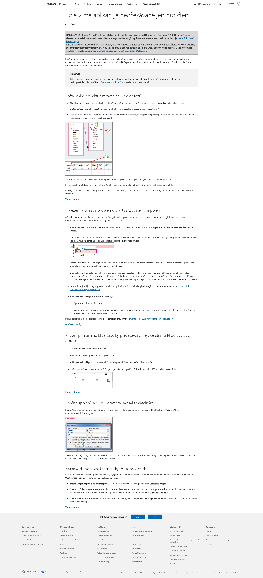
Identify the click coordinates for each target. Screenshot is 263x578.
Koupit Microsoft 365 (151, 4)
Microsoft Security (138, 535)
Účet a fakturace (115, 4)
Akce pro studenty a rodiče (105, 557)
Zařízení (100, 4)
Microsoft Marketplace (177, 551)
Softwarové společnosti (177, 559)
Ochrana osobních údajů (148, 573)
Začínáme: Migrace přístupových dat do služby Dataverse (116, 50)
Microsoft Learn (175, 535)
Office (77, 4)
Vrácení (62, 544)
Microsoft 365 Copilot (139, 557)
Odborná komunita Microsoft (179, 546)
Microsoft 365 (64, 4)
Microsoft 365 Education (105, 544)
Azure (133, 540)
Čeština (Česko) (31, 572)
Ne (155, 516)
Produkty (87, 4)
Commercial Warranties (68, 557)
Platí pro (70, 24)
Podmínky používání (165, 573)
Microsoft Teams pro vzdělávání (107, 540)
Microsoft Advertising (139, 553)
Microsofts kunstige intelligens (142, 531)
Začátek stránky (73, 324)
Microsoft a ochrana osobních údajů (218, 540)
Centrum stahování (66, 535)
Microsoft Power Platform (178, 555)
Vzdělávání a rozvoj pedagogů (106, 553)
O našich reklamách (198, 573)
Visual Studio (174, 564)
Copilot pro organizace (29, 531)
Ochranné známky (182, 573)
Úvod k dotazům (115, 82)
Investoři (209, 544)
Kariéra (208, 531)
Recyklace (63, 553)
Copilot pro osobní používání (31, 535)
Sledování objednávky (67, 548)
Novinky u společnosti (213, 535)
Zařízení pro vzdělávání (104, 535)
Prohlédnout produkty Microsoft (32, 544)
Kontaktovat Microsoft (128, 573)
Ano (138, 516)
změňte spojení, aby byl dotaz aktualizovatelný (151, 318)
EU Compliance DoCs (215, 573)
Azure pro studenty (103, 562)
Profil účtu (63, 531)
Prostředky (131, 4)
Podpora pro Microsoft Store (69, 540)
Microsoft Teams (137, 562)
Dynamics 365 (136, 544)
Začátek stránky (72, 199)
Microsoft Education (103, 531)
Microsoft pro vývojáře (177, 531)
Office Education (102, 548)
